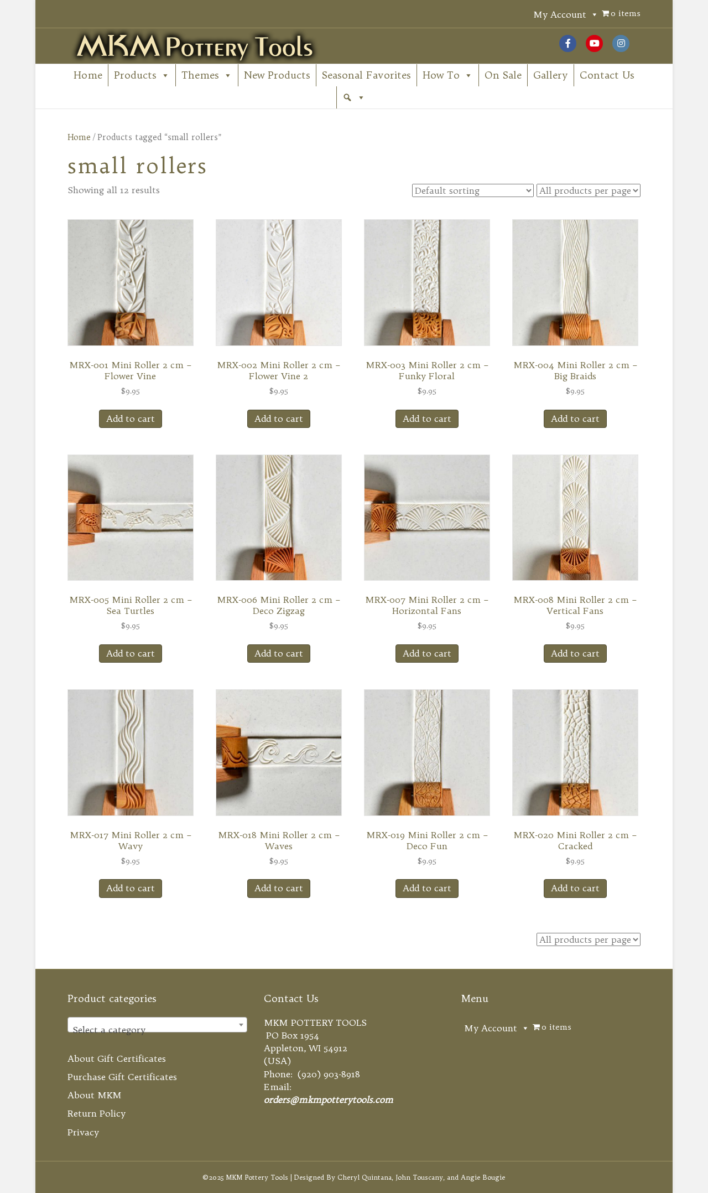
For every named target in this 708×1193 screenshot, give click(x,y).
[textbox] (157, 1030)
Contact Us (607, 75)
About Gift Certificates (116, 1058)
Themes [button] (200, 75)
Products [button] (135, 75)
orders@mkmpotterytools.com (328, 1099)
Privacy (83, 1132)
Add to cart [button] (130, 418)
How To (441, 75)
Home (88, 75)
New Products (277, 75)
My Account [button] (559, 14)
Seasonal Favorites (366, 75)
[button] (354, 97)
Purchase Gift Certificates (122, 1076)
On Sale (503, 75)
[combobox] (157, 1024)
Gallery (550, 75)
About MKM (94, 1095)
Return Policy (96, 1113)
